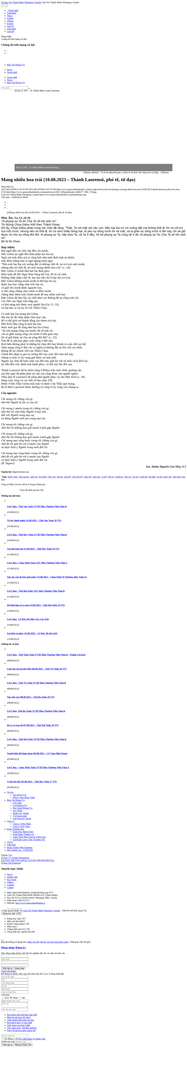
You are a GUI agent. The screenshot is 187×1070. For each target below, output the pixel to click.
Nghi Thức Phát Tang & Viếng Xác (29, 837)
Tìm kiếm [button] (11, 29)
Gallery (10, 887)
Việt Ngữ (11, 845)
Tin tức (10, 792)
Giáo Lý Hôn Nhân (22, 824)
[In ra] (7, 205)
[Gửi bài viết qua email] (7, 202)
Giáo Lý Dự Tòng (21, 826)
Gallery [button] (10, 18)
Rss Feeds (11, 879)
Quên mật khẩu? (8, 971)
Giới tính (5, 995)
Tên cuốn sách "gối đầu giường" (22, 1028)
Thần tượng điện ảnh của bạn (20, 1020)
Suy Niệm (17, 810)
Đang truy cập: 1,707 (11, 913)
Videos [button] (10, 21)
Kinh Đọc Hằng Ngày (23, 831)
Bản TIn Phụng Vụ (16, 800)
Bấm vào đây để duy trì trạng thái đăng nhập (48, 942)
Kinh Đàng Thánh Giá (23, 834)
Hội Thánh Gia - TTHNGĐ (20, 850)
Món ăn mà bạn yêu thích (19, 1017)
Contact (10, 885)
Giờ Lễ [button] (10, 26)
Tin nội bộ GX (19, 795)
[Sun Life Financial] (11, 863)
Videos (10, 882)
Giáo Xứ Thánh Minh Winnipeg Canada (41, 910)
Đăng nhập (8, 947)
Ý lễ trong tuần (20, 816)
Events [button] (10, 23)
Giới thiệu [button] (11, 13)
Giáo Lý (11, 821)
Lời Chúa (17, 803)
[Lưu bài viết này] (7, 207)
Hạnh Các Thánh (21, 813)
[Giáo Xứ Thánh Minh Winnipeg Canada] (21, 2)
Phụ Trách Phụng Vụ (22, 808)
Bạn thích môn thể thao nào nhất (22, 1014)
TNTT (10, 842)
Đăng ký (20, 947)
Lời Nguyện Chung (22, 818)
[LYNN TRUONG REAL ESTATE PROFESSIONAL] (27, 860)
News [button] (9, 15)
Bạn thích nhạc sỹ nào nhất (19, 1022)
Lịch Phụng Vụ (20, 805)
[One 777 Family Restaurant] (15, 857)
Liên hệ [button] (10, 31)
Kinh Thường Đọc (15, 829)
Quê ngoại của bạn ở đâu (18, 1025)
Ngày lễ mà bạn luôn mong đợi (21, 1030)
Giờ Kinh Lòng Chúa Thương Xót (29, 839)
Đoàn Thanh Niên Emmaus (19, 847)
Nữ (23, 998)
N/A (6, 998)
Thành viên (12, 877)
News (9, 874)
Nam (15, 998)
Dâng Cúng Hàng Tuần (24, 797)
